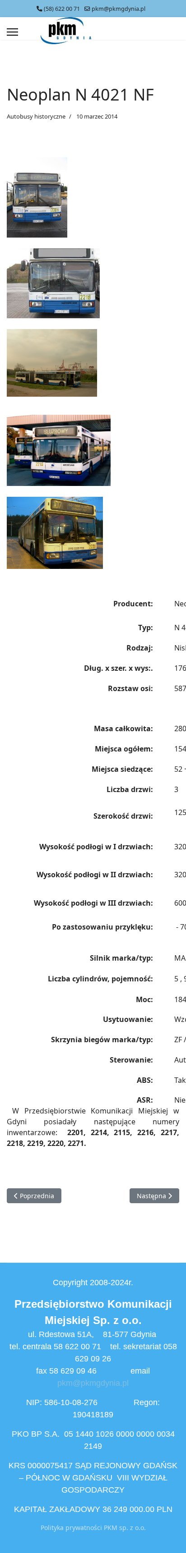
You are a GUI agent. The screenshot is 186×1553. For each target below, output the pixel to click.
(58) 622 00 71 (62, 9)
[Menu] (12, 32)
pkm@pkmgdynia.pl (118, 9)
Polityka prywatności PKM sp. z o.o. (93, 1527)
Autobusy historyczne (36, 116)
